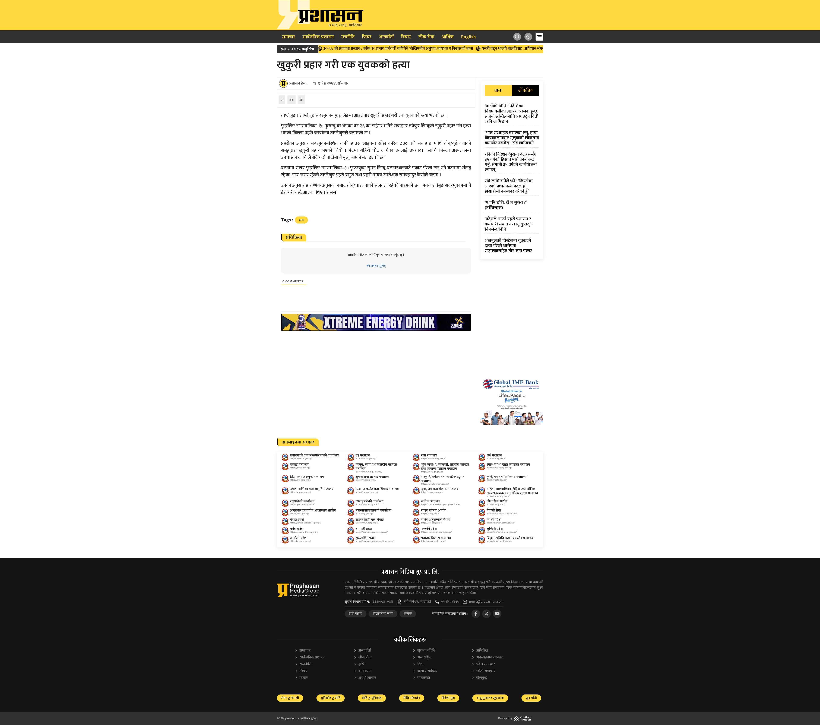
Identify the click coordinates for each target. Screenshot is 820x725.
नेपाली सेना (494, 510)
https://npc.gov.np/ (430, 513)
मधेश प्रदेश (296, 529)
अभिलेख (480, 650)
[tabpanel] (512, 179)
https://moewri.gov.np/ (367, 492)
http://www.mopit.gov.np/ (433, 541)
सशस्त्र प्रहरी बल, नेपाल (370, 520)
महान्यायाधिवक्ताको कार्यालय (373, 510)
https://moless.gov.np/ (432, 492)
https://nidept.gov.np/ (431, 523)
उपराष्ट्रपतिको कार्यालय (370, 501)
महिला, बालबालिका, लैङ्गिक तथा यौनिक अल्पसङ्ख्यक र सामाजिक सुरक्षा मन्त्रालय (512, 491)
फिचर (366, 37)
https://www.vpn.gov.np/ (367, 504)
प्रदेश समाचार (483, 664)
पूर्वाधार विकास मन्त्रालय (436, 538)
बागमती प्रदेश (364, 529)
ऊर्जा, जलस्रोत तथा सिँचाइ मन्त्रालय (377, 489)
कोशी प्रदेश (494, 520)
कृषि (359, 664)
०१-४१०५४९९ (450, 601)
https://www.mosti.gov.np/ (499, 541)
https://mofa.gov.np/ (300, 467)
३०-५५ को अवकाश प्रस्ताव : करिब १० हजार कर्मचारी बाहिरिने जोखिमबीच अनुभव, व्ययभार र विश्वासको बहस (360, 48)
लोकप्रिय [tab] (525, 90)
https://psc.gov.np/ (496, 504)
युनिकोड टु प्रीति (330, 698)
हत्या (301, 220)
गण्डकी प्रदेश (429, 529)
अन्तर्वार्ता (386, 37)
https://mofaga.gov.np (432, 472)
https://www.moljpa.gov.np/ (369, 472)
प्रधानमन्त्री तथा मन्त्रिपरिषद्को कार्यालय (314, 455)
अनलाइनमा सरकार (487, 657)
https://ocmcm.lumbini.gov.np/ (502, 532)
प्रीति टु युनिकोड (372, 698)
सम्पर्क (408, 614)
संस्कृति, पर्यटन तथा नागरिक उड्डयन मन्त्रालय (442, 479)
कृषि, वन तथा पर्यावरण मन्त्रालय (506, 477)
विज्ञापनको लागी (383, 614)
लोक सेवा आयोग (497, 501)
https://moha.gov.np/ (366, 458)
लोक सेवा (426, 37)
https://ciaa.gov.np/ (299, 513)
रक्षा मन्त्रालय (429, 455)
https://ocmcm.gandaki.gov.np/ (436, 532)
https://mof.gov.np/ (496, 458)
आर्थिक (448, 37)
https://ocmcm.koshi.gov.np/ (501, 523)
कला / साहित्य (425, 671)
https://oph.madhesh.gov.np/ (304, 532)
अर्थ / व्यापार (365, 678)
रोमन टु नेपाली (290, 698)
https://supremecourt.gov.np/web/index (440, 504)
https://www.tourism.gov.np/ (435, 484)
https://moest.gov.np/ (300, 480)
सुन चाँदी (531, 698)
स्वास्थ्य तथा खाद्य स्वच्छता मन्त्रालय (508, 465)
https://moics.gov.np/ (300, 492)
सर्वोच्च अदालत (430, 501)
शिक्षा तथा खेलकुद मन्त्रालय (307, 477)
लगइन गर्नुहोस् (378, 265)
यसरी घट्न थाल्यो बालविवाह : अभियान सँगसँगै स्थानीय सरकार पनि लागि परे (498, 48)
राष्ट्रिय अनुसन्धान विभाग (435, 520)
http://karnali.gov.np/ (300, 541)
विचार (406, 37)
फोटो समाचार (483, 671)
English (468, 37)
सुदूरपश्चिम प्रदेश (365, 538)
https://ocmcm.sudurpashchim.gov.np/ (375, 541)
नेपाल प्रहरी (297, 520)
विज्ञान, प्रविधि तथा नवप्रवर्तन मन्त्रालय (510, 538)
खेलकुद (479, 678)
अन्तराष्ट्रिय (422, 657)
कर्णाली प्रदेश (298, 538)
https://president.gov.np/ (302, 504)
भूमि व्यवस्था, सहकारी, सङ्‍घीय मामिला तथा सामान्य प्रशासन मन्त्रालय (445, 467)
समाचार (288, 37)
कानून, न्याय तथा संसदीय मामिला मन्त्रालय (376, 467)
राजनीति (347, 37)
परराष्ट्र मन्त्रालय (299, 465)
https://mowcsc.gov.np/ (498, 496)
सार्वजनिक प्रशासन (318, 37)
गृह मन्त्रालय (363, 455)
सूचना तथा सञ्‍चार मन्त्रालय (372, 477)
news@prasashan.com (486, 601)
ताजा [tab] (498, 90)
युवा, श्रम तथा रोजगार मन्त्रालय (440, 489)
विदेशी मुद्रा (448, 698)
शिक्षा (419, 664)
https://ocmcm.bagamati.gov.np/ (372, 532)
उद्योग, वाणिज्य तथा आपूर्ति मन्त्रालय (312, 489)
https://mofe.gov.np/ (497, 480)
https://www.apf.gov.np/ (367, 523)
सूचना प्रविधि (424, 650)
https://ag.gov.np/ (364, 513)
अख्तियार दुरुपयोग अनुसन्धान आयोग (313, 510)
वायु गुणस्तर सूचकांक (490, 698)
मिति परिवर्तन (411, 698)
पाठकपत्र (421, 678)
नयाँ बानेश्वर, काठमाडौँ (417, 601)
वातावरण (362, 671)
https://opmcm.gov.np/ (301, 458)
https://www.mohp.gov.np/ (499, 467)
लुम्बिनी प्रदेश (495, 529)
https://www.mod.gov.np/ (433, 458)
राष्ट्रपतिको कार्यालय (302, 501)
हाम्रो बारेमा (355, 614)
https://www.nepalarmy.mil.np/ (502, 513)
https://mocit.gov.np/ (366, 480)
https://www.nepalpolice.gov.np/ (305, 523)
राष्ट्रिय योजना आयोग (433, 510)
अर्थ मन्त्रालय (494, 455)
